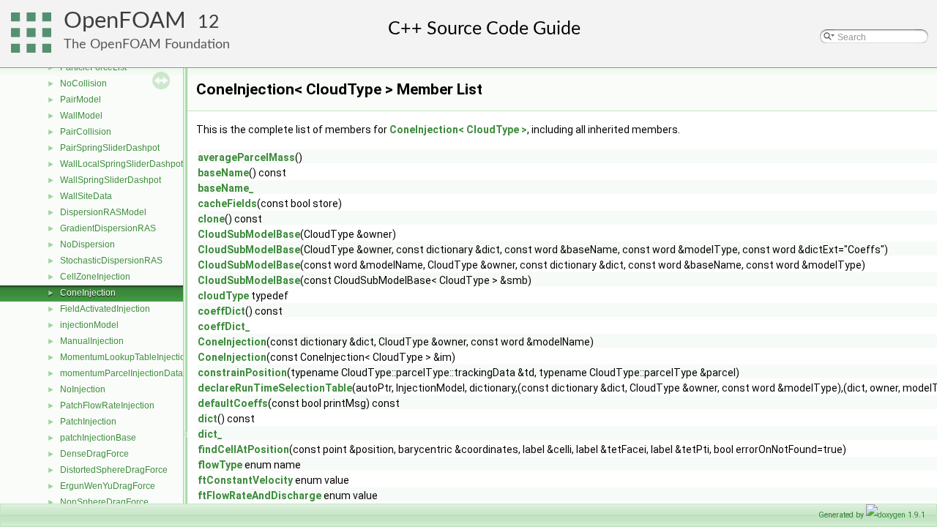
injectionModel (89, 325)
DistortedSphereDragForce (114, 470)
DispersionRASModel (103, 212)
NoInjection (82, 389)
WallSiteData (86, 196)
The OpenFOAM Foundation (147, 44)
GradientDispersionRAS (108, 228)
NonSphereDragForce (104, 502)
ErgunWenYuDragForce (107, 486)
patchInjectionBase (98, 438)
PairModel (80, 99)
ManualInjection (92, 341)
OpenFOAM (125, 21)
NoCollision (83, 83)
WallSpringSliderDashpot (110, 180)
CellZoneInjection (95, 277)
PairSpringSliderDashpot (110, 148)
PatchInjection (88, 421)
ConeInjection (88, 293)
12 (209, 22)
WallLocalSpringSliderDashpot (121, 164)
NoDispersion (87, 244)
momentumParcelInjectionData (121, 373)
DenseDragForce (94, 454)
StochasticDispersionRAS (111, 260)
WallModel (81, 116)
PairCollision (85, 132)
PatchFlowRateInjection (107, 405)
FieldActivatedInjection (105, 309)
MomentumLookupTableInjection (125, 357)
